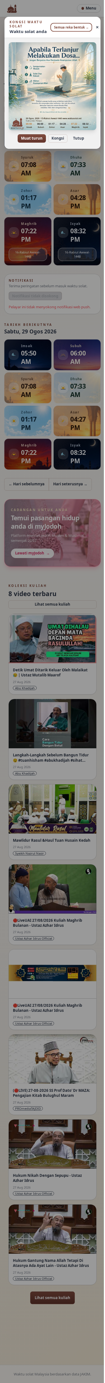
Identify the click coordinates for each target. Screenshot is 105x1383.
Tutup (76, 134)
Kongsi (56, 134)
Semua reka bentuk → (69, 27)
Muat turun (30, 134)
